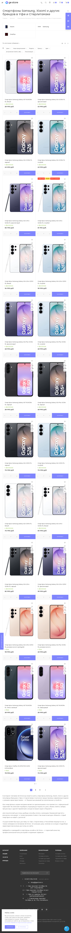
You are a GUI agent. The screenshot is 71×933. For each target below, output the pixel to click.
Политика (41, 863)
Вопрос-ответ (59, 861)
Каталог (6, 850)
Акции (5, 853)
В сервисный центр (1, 641)
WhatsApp (42, 909)
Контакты (22, 863)
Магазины (41, 853)
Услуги (5, 857)
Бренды (5, 860)
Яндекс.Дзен (46, 909)
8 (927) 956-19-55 (31, 879)
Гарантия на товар (44, 861)
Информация (43, 850)
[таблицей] (68, 43)
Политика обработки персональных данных (18, 922)
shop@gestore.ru (37, 882)
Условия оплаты (43, 856)
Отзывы (22, 861)
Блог (21, 856)
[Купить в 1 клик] (32, 64)
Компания (23, 850)
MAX (38, 909)
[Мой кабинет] (50, 2)
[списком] (65, 43)
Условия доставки (44, 858)
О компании (23, 853)
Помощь (58, 850)
